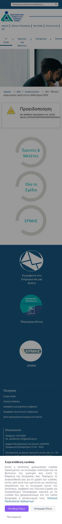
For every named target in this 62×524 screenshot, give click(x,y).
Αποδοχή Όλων (16, 508)
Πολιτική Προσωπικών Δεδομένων (31, 500)
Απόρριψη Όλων (43, 508)
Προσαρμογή (14, 516)
